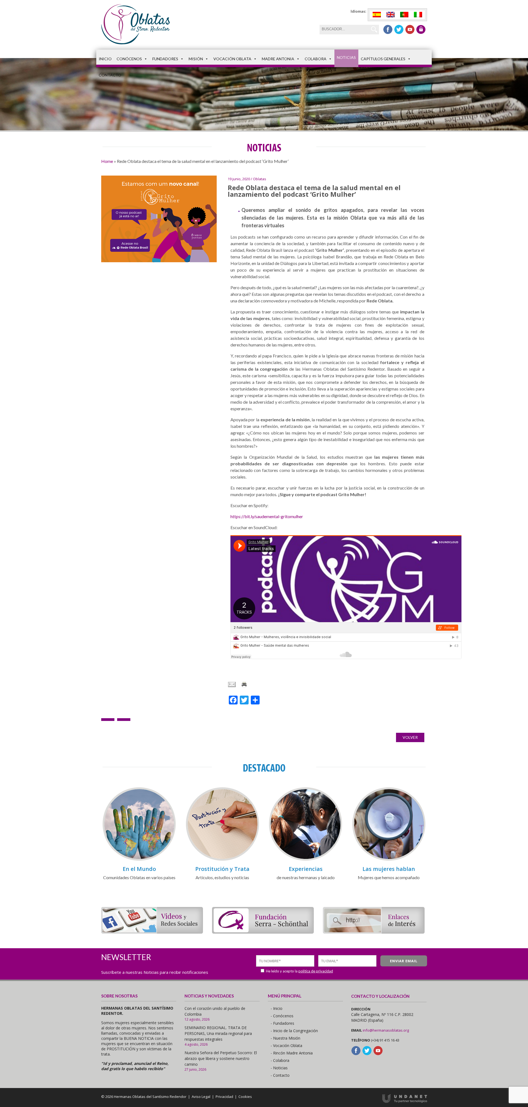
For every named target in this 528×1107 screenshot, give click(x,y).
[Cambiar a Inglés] (390, 14)
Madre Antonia (278, 58)
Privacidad (224, 1096)
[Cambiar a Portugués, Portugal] (404, 14)
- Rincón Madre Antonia (292, 1053)
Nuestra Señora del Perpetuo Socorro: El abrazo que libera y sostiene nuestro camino (221, 1058)
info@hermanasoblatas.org (386, 1030)
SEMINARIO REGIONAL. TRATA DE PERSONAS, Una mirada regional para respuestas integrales (218, 1033)
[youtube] (410, 29)
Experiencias (306, 869)
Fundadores (165, 58)
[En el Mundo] (139, 859)
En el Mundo (139, 869)
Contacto (110, 75)
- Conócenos (282, 1015)
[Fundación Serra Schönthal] (263, 931)
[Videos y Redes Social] (152, 931)
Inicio (105, 58)
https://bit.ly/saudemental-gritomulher (266, 516)
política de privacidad (315, 971)
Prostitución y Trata (222, 869)
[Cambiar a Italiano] (418, 14)
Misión (196, 58)
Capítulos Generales (383, 58)
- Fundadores (282, 1023)
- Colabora (280, 1060)
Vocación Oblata (232, 58)
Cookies (245, 1096)
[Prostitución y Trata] (222, 859)
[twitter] (399, 29)
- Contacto (280, 1075)
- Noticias (279, 1067)
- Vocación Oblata (286, 1045)
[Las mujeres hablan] (389, 859)
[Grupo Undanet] (404, 1101)
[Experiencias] (305, 859)
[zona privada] (421, 29)
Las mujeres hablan (388, 869)
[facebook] (388, 29)
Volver (410, 737)
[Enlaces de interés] (374, 931)
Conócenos (129, 58)
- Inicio (276, 1008)
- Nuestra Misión (285, 1038)
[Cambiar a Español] (377, 14)
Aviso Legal (201, 1096)
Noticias (346, 57)
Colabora (315, 58)
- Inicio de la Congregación (294, 1030)
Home (107, 161)
